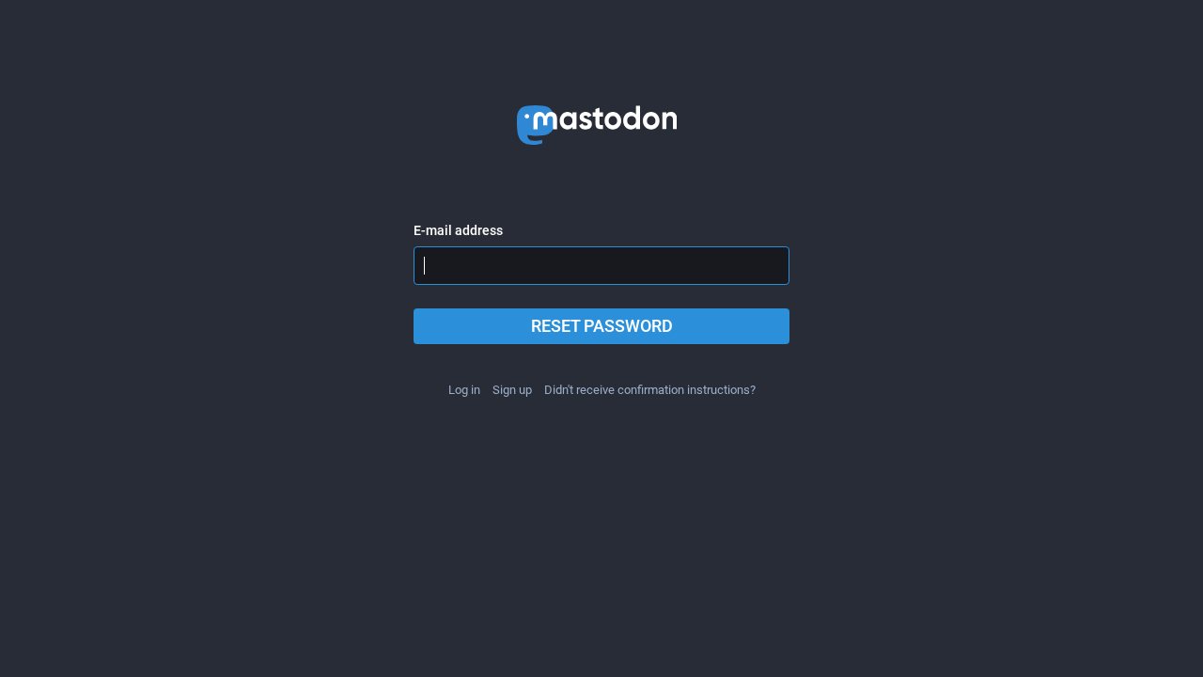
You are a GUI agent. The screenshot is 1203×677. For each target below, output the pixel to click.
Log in (464, 390)
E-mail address (458, 230)
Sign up (512, 390)
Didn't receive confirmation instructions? (650, 390)
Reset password (602, 326)
